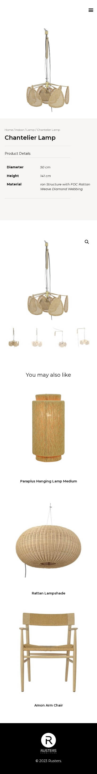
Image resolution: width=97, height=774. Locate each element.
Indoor (19, 130)
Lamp (30, 130)
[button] (91, 10)
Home (9, 130)
